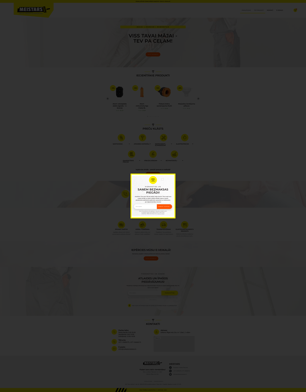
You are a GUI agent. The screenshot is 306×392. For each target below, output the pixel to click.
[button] (162, 179)
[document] (153, 196)
